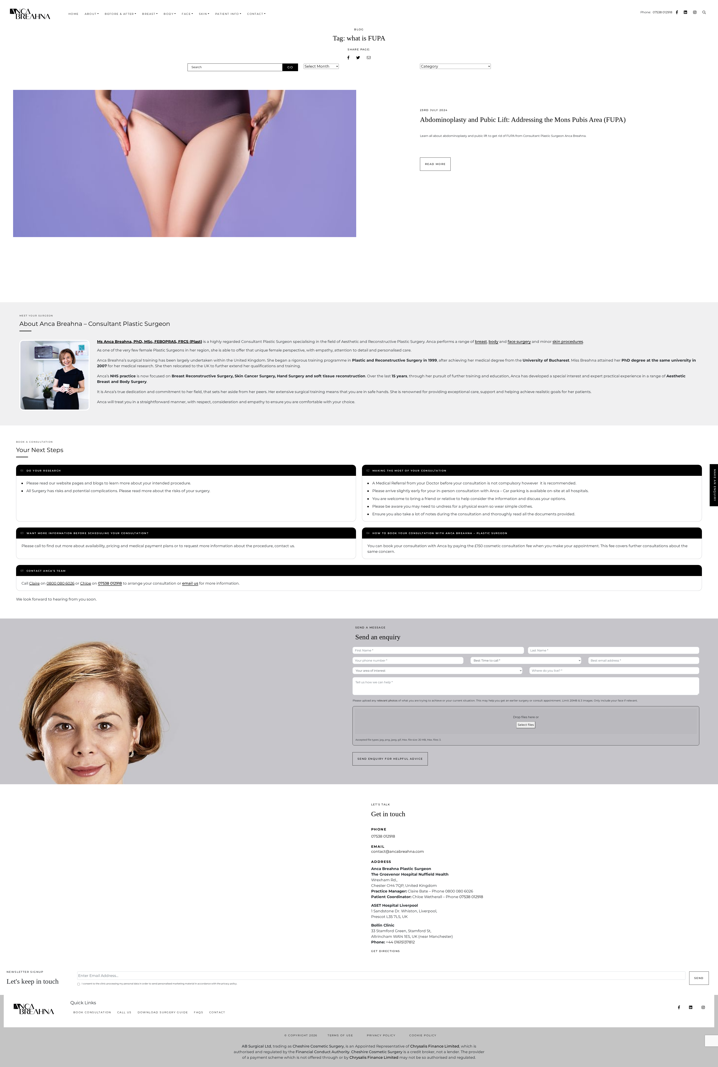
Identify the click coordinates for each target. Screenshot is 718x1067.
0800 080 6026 (60, 583)
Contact (217, 1012)
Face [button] (186, 14)
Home (73, 14)
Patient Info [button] (227, 14)
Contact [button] (255, 14)
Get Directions (385, 951)
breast (481, 341)
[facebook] (677, 12)
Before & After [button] (119, 14)
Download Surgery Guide (163, 1012)
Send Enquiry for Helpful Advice (390, 758)
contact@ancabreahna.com (397, 851)
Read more (435, 164)
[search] (704, 12)
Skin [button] (203, 14)
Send (699, 978)
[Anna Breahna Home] (32, 13)
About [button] (91, 14)
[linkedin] (685, 12)
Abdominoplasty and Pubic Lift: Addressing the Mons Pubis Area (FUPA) (523, 119)
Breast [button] (148, 14)
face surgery (519, 341)
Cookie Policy (422, 1035)
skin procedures (568, 341)
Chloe (85, 583)
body (493, 341)
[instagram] (694, 12)
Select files (526, 725)
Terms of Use (340, 1035)
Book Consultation (92, 1012)
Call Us (124, 1012)
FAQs (198, 1012)
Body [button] (169, 14)
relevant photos (387, 700)
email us (190, 583)
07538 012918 (662, 12)
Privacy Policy (381, 1035)
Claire (34, 583)
